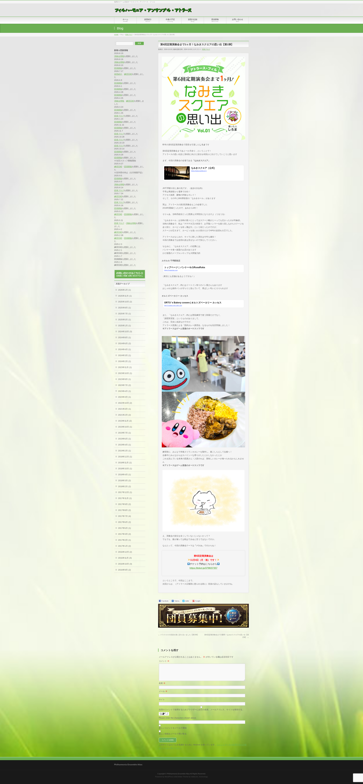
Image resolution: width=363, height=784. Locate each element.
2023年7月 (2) (124, 385)
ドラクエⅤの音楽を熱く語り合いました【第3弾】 (178, 635)
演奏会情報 (119, 56)
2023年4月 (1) (124, 391)
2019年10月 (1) (125, 427)
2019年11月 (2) (125, 421)
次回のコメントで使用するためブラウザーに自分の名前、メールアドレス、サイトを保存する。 (201, 709)
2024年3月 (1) (124, 355)
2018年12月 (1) (125, 456)
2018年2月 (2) (124, 486)
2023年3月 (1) (124, 397)
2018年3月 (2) (124, 480)
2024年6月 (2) (124, 343)
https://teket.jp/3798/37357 (203, 568)
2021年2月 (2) (124, 415)
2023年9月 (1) (124, 379)
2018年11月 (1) (125, 462)
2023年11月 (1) (125, 367)
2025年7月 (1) (124, 313)
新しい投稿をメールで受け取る (173, 734)
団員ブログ (206, 49)
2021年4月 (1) (124, 409)
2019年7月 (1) (124, 433)
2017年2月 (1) (124, 540)
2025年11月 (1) (125, 296)
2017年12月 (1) (125, 492)
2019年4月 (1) (124, 445)
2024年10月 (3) (125, 331)
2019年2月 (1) (124, 451)
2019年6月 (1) (124, 439)
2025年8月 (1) (124, 307)
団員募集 (118, 68)
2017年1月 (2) (124, 546)
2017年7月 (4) (124, 516)
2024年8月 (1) (124, 337)
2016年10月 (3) (125, 564)
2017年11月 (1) (125, 498)
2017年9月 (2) (124, 504)
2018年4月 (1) (124, 474)
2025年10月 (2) (125, 302)
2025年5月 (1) (124, 319)
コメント (164, 661)
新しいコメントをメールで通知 (173, 728)
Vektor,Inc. (195, 777)
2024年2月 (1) (124, 361)
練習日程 (128, 74)
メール (163, 691)
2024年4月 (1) (124, 349)
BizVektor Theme (181, 777)
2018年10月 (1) (125, 468)
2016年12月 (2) (125, 552)
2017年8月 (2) (124, 510)
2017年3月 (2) (124, 534)
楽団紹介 (118, 74)
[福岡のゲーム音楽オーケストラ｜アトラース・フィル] (153, 11)
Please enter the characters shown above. (178, 718)
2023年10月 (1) (125, 373)
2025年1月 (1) (124, 325)
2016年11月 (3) (125, 558)
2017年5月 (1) (124, 528)
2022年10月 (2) (125, 403)
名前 (162, 683)
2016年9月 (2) (124, 570)
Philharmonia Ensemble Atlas (178, 774)
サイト (162, 699)
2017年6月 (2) (124, 522)
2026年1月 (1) (124, 290)
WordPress (169, 777)
